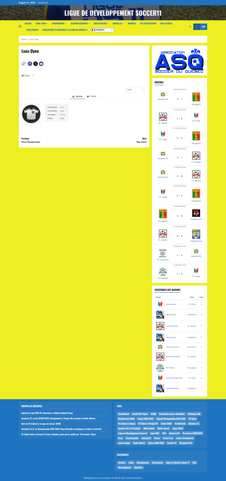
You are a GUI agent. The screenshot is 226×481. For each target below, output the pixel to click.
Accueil (28, 23)
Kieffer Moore (163, 428)
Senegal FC (146, 438)
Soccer (157, 438)
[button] (20, 27)
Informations (58, 23)
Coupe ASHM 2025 (145, 418)
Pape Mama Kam (172, 388)
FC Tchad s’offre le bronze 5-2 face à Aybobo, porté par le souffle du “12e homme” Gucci (58, 434)
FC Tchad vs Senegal (126, 423)
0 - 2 (179, 138)
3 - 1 (179, 157)
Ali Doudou (170, 368)
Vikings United (196, 241)
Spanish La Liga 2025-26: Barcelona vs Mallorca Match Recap (47, 413)
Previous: (30, 140)
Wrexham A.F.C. (186, 442)
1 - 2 (179, 255)
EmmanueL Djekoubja (174, 378)
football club (180, 423)
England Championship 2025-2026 (171, 418)
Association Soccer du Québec (172, 413)
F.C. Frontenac (163, 260)
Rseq (120, 438)
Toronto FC (171, 442)
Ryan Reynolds (132, 438)
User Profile (166, 23)
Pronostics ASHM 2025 (192, 433)
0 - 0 (179, 216)
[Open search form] (190, 26)
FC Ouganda (163, 278)
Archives (122, 462)
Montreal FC (174, 433)
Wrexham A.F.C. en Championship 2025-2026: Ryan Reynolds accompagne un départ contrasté (61, 428)
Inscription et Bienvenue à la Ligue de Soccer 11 (65, 29)
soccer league (124, 442)
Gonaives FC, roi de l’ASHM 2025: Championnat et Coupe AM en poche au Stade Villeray (58, 418)
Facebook (43, 2)
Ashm (131, 462)
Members (132, 23)
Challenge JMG (194, 413)
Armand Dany (171, 304)
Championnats (143, 462)
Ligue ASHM (41, 23)
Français (99, 29)
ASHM (153, 413)
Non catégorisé (124, 467)
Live (203, 26)
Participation (100, 23)
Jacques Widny (172, 326)
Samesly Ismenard (173, 356)
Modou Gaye (171, 337)
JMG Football (149, 428)
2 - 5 (179, 118)
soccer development (184, 438)
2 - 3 (179, 195)
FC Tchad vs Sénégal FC (148, 423)
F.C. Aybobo (163, 123)
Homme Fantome (172, 347)
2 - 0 (179, 176)
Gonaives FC (194, 423)
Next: (141, 140)
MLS (164, 433)
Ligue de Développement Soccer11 (132, 433)
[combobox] (135, 90)
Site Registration (148, 23)
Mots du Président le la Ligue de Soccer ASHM (41, 423)
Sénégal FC (196, 104)
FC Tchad (196, 121)
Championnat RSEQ (126, 418)
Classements (157, 462)
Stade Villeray (139, 442)
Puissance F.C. (196, 219)
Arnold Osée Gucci (140, 413)
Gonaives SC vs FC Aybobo (129, 428)
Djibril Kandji (171, 315)
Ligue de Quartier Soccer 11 (177, 462)
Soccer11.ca (168, 438)
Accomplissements (79, 23)
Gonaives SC (163, 99)
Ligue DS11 (154, 433)
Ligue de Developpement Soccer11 (113, 13)
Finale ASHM (166, 423)
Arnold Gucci (123, 413)
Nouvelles (117, 23)
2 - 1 (179, 99)
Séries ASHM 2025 (156, 442)
